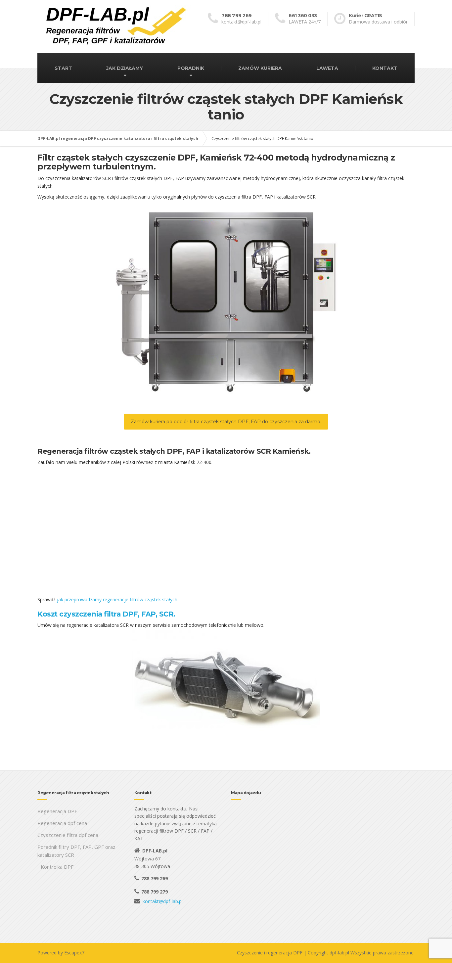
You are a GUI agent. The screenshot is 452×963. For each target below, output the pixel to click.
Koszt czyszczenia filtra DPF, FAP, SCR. (106, 614)
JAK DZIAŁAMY (124, 68)
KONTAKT (384, 68)
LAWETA (327, 68)
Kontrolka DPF (57, 866)
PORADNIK (190, 68)
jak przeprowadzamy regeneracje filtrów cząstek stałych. (117, 599)
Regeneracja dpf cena (62, 823)
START (63, 68)
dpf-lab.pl (339, 952)
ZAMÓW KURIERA (260, 68)
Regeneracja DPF (57, 811)
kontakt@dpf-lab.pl (163, 901)
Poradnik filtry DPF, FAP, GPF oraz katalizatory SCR (76, 851)
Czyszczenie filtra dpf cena (67, 835)
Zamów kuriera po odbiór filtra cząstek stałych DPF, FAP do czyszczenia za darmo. (226, 422)
